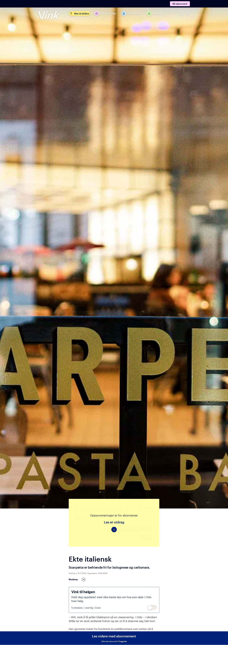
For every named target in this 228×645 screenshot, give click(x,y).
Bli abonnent (179, 3)
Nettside (86, 537)
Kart (103, 537)
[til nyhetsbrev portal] (152, 607)
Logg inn (123, 641)
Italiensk (88, 526)
